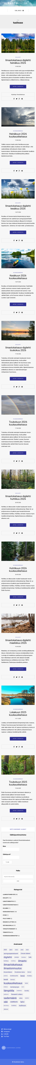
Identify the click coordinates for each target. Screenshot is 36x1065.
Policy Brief (6, 918)
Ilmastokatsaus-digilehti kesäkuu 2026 (18, 207)
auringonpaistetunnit (11, 953)
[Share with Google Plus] (19, 99)
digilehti (8, 957)
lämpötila (9, 990)
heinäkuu (23, 957)
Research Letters (8, 922)
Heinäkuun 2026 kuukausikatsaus (18, 135)
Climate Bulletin (25, 953)
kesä (23, 976)
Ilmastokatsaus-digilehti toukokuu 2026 (18, 349)
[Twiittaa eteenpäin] (16, 99)
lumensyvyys (14, 987)
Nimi (4, 846)
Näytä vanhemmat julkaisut (18, 829)
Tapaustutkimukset (9, 929)
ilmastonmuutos (13, 968)
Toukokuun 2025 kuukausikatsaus (18, 783)
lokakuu (6, 987)
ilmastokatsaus (13, 964)
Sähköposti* (7, 854)
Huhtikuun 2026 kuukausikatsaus (18, 569)
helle (30, 957)
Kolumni (5, 908)
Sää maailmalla (8, 925)
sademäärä (10, 998)
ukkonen (6, 1009)
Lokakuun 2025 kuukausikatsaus (18, 713)
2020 (5, 950)
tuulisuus (22, 1005)
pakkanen (6, 994)
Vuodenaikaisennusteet (10, 935)
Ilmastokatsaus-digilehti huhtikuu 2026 (18, 497)
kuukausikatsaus (13, 983)
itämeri (29, 972)
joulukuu (6, 975)
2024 (27, 949)
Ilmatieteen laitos (20, 972)
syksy (20, 998)
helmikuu (6, 961)
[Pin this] (22, 99)
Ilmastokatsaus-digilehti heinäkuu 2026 (18, 61)
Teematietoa (7, 932)
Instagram (6, 1031)
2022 (16, 949)
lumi (23, 987)
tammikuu (6, 1005)
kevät (6, 979)
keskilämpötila (14, 975)
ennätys (16, 957)
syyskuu (27, 998)
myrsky (26, 991)
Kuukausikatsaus (18, 130)
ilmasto (22, 961)
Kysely (5, 915)
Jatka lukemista (18, 86)
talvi (22, 1002)
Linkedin (5, 1034)
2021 (10, 950)
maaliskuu (19, 990)
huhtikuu (13, 961)
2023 (22, 949)
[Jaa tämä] (14, 99)
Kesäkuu (29, 975)
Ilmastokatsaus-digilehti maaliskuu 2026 (18, 641)
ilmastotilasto (8, 972)
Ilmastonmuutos (8, 901)
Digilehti (18, 57)
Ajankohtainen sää (9, 894)
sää (6, 1001)
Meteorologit (7, 1029)
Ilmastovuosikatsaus (10, 904)
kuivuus (13, 979)
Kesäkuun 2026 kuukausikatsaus (18, 277)
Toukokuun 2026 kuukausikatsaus (18, 423)
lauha (26, 983)
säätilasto (14, 1002)
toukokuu (13, 1005)
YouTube (6, 1036)
